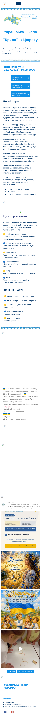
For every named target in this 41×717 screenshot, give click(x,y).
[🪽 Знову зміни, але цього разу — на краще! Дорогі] (20, 530)
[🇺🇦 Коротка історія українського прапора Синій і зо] (20, 609)
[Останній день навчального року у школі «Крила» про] (20, 649)
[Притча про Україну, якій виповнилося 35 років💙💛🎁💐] (20, 570)
